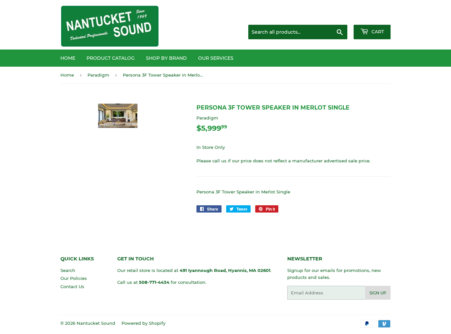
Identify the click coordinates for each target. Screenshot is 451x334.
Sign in (338, 16)
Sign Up (377, 292)
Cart (377, 32)
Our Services (215, 58)
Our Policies (73, 278)
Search (67, 270)
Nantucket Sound (96, 323)
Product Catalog (111, 58)
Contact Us (72, 286)
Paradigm (98, 75)
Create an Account (372, 16)
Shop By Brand (166, 58)
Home (67, 58)
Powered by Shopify (143, 323)
